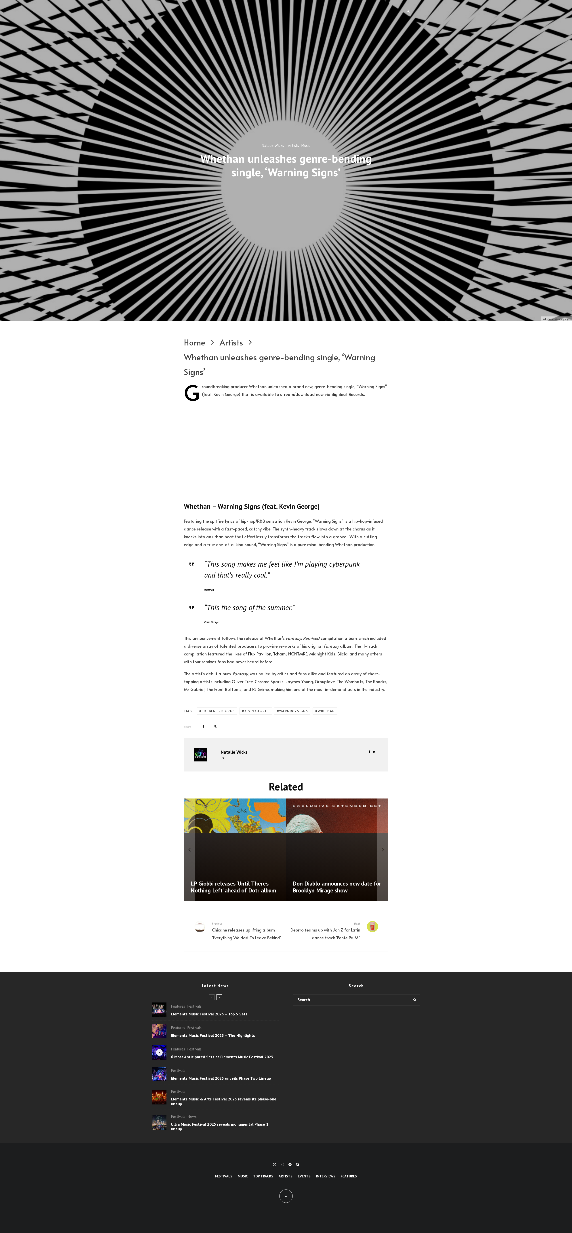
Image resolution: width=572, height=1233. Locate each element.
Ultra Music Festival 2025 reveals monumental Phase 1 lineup (219, 1126)
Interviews (325, 1176)
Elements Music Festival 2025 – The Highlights (213, 1035)
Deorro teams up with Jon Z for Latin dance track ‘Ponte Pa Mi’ (325, 931)
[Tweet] (215, 726)
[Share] (203, 726)
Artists (293, 145)
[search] (415, 1000)
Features (178, 1006)
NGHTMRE (297, 654)
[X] (275, 1164)
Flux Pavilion (259, 654)
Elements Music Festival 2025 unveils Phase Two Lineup (221, 1078)
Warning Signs (293, 711)
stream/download (297, 394)
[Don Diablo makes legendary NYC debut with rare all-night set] (235, 849)
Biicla (341, 654)
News (192, 1116)
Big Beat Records (348, 394)
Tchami (279, 654)
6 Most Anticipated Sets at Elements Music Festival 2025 (222, 1056)
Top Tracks (263, 1176)
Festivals (194, 1006)
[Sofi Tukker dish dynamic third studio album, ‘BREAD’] (337, 849)
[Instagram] (282, 1164)
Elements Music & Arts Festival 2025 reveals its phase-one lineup (223, 1101)
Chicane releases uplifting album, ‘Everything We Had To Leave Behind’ (246, 931)
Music (305, 145)
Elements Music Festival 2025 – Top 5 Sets (209, 1014)
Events (304, 1176)
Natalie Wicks (273, 145)
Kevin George (256, 711)
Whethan (326, 711)
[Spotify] (290, 1164)
